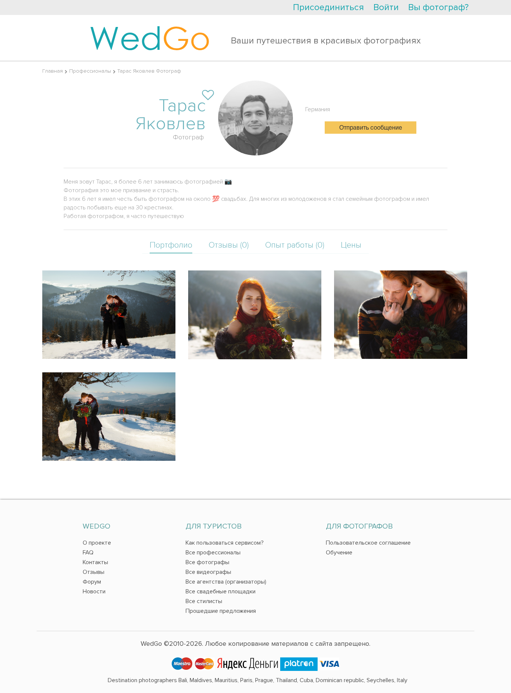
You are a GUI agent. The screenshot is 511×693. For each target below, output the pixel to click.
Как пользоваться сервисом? (225, 543)
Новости (94, 591)
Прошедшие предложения (221, 611)
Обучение (339, 552)
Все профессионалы (213, 552)
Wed (150, 37)
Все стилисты (204, 601)
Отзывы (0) (229, 245)
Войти (386, 7)
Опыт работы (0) (294, 245)
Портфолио (171, 245)
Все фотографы (207, 562)
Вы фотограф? (438, 7)
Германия (317, 109)
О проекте (97, 543)
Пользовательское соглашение (368, 543)
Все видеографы (208, 572)
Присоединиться (328, 7)
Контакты (95, 562)
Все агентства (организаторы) (226, 581)
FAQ (88, 552)
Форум (92, 581)
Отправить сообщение (370, 128)
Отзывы (93, 572)
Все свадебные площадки (221, 591)
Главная (52, 71)
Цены (351, 245)
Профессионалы (90, 71)
